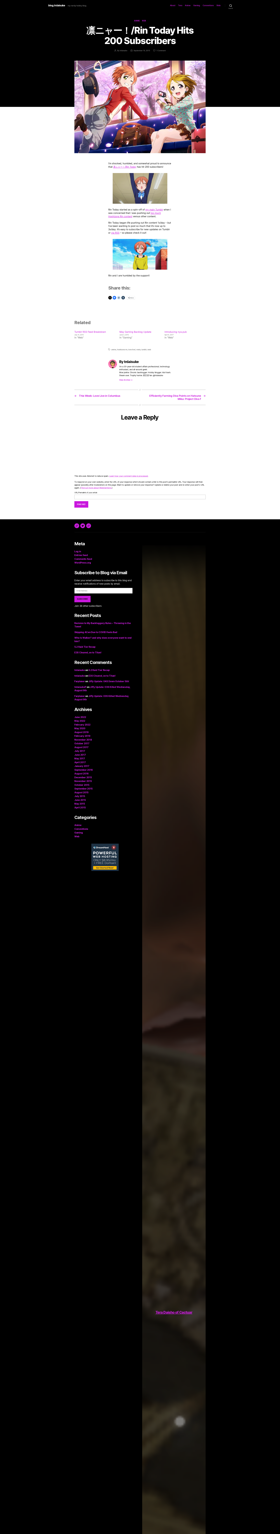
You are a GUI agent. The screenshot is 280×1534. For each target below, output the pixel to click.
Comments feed (83, 559)
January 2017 (81, 766)
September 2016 (83, 770)
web (149, 349)
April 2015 (80, 807)
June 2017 (80, 754)
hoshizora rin (122, 349)
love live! (131, 349)
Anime (188, 5)
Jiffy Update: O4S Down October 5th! (109, 681)
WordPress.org (82, 562)
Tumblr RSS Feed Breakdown (90, 332)
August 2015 (81, 792)
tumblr (143, 349)
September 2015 (83, 788)
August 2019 (81, 732)
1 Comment (161, 50)
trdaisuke (123, 50)
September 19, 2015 (142, 50)
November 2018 (83, 739)
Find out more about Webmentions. (96, 488)
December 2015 (83, 777)
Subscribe (82, 599)
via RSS (115, 232)
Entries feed (81, 555)
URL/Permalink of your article (85, 492)
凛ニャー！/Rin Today (124, 166)
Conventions (208, 5)
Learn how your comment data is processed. (128, 476)
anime (113, 349)
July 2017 (79, 751)
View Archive (125, 380)
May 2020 (79, 728)
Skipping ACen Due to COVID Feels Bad (95, 632)
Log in (77, 551)
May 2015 (79, 803)
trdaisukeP (80, 687)
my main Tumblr (154, 209)
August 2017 (81, 747)
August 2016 (81, 773)
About (172, 5)
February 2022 (82, 724)
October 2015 (81, 785)
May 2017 (79, 758)
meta (138, 349)
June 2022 (80, 717)
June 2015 (80, 800)
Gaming (196, 5)
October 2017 (81, 743)
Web (218, 5)
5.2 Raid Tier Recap (84, 646)
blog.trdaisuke (56, 5)
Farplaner (79, 681)
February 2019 (82, 736)
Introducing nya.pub (175, 332)
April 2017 (80, 762)
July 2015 (79, 796)
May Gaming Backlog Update (135, 332)
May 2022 (79, 721)
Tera (180, 5)
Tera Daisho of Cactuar (174, 1312)
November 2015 (83, 781)
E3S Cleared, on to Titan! (87, 652)
